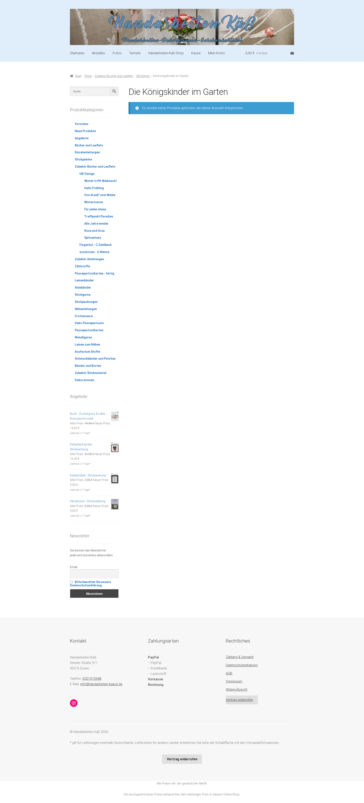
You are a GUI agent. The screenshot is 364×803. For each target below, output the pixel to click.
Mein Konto (216, 53)
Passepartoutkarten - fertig (94, 273)
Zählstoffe (82, 266)
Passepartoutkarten (89, 330)
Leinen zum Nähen (87, 344)
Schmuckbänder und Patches (95, 358)
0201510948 (91, 679)
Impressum (234, 681)
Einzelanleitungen (87, 152)
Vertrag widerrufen (239, 700)
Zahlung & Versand (239, 657)
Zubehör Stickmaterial (90, 373)
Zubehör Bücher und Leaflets (114, 76)
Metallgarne (83, 337)
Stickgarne (82, 294)
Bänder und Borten (88, 365)
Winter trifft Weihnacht (100, 181)
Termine (135, 53)
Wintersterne (93, 202)
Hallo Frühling (94, 188)
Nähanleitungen (86, 309)
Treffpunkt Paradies (98, 216)
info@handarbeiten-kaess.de (101, 684)
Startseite (77, 53)
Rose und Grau (94, 230)
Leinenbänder (84, 280)
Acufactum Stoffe (87, 351)
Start (78, 76)
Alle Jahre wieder (96, 223)
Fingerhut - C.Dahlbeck (95, 244)
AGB (229, 673)
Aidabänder (83, 287)
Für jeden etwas (95, 209)
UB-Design (143, 76)
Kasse (196, 53)
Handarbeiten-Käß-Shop (166, 53)
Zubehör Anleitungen (89, 259)
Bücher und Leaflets (89, 145)
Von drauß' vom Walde (99, 195)
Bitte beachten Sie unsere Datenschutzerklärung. (90, 583)
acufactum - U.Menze (94, 252)
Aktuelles (98, 53)
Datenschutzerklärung (242, 665)
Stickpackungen (86, 301)
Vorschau (81, 124)
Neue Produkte (85, 131)
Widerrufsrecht (236, 690)
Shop (88, 76)
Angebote (81, 138)
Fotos (117, 53)
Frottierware (84, 316)
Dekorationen (84, 380)
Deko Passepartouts (89, 323)
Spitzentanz (92, 237)
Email (73, 567)
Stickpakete (83, 159)
